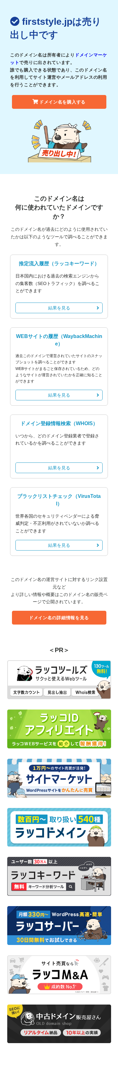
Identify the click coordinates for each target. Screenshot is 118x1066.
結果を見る (59, 307)
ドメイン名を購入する (62, 101)
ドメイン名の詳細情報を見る (59, 617)
